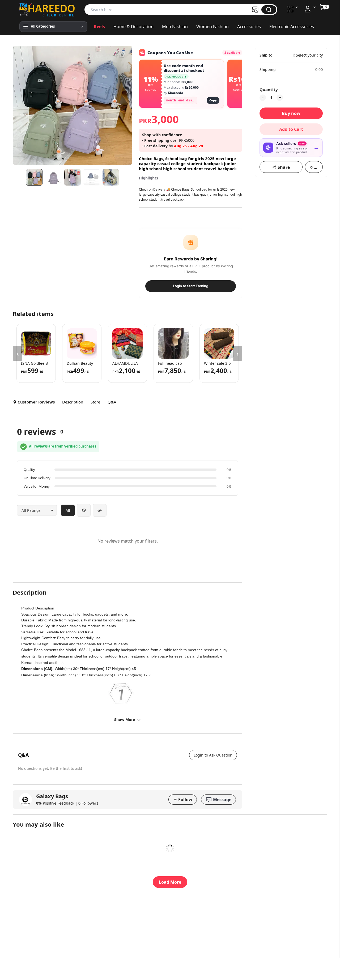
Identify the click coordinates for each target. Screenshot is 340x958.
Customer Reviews (36, 402)
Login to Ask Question (213, 755)
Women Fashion (212, 26)
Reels (99, 26)
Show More (124, 719)
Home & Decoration (133, 26)
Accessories (249, 26)
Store (95, 402)
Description (72, 402)
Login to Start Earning (190, 286)
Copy (213, 100)
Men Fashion (175, 26)
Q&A (112, 402)
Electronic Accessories (291, 26)
